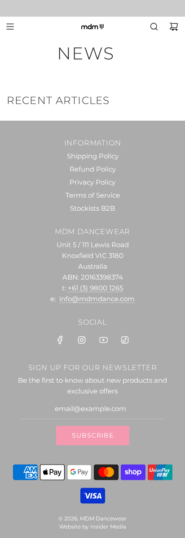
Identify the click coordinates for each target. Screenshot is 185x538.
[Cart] (174, 26)
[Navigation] (10, 26)
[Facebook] (60, 340)
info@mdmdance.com (97, 298)
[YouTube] (103, 340)
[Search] (154, 26)
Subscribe (93, 435)
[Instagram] (82, 340)
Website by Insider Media (92, 526)
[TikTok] (125, 340)
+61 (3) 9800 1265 (95, 288)
